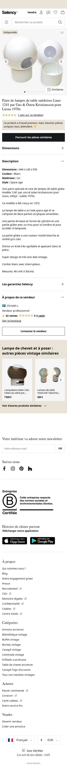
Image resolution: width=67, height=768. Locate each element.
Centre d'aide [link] (12, 613)
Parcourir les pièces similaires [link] (33, 137)
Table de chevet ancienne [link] (17, 664)
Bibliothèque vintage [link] (14, 634)
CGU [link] (7, 593)
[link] (10, 13)
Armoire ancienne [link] (13, 629)
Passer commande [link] (15, 690)
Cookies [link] (9, 608)
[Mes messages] (48, 12)
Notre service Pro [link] (12, 705)
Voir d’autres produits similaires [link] (22, 405)
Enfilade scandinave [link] (14, 659)
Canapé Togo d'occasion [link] (16, 669)
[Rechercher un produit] (60, 22)
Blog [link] (5, 573)
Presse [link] (6, 583)
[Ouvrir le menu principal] (6, 22)
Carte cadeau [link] (12, 700)
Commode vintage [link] (13, 654)
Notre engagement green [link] (17, 578)
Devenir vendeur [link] (12, 721)
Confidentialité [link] (13, 603)
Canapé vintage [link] (11, 649)
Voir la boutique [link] (11, 320)
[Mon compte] (41, 12)
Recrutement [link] (12, 588)
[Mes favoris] (55, 12)
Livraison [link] (9, 695)
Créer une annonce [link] (13, 726)
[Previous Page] (6, 61)
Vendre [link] (32, 12)
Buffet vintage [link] (10, 639)
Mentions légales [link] (14, 598)
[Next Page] (61, 61)
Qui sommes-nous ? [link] (14, 568)
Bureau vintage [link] (11, 644)
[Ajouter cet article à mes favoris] (61, 33)
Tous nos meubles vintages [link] (18, 674)
